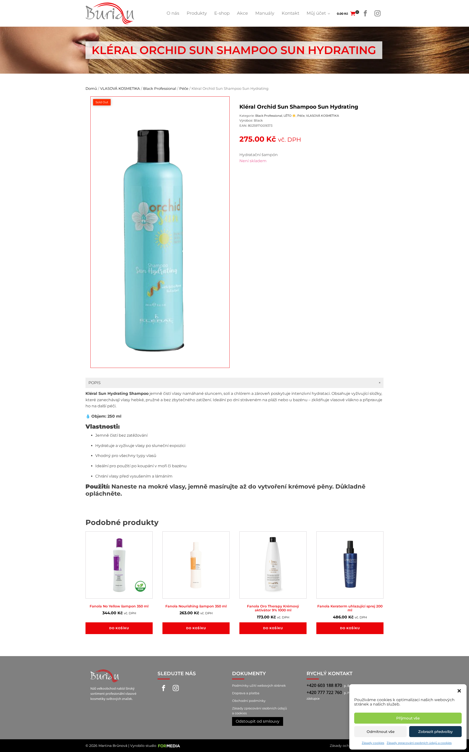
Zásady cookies (373, 743)
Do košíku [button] (119, 628)
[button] (459, 690)
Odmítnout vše (380, 731)
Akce (242, 13)
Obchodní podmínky (249, 701)
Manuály (264, 13)
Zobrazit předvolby (435, 731)
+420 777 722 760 (324, 692)
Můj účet (316, 13)
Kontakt (290, 13)
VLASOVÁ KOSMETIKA (120, 88)
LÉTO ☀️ (290, 115)
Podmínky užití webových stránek (259, 685)
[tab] (234, 383)
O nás (173, 13)
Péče (183, 88)
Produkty (197, 13)
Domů (91, 88)
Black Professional (159, 88)
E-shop (222, 13)
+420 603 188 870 (324, 685)
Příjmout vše (408, 718)
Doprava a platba (245, 693)
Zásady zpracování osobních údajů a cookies (419, 743)
